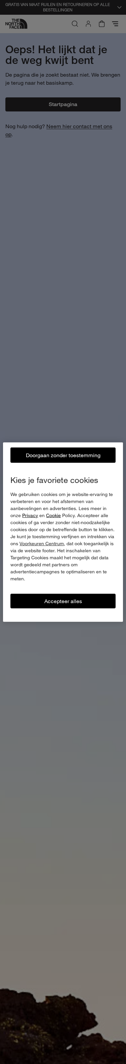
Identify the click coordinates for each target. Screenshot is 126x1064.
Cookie (53, 515)
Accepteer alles (63, 600)
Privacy (30, 515)
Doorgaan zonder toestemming (63, 455)
